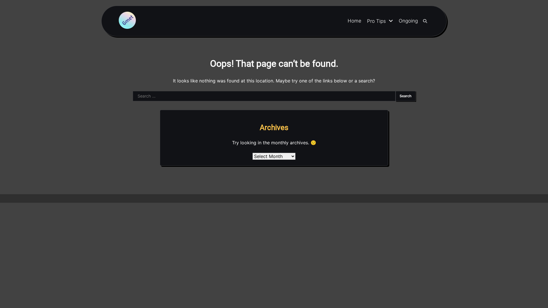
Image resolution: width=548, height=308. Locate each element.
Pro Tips (376, 21)
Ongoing (408, 21)
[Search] (425, 21)
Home (354, 21)
